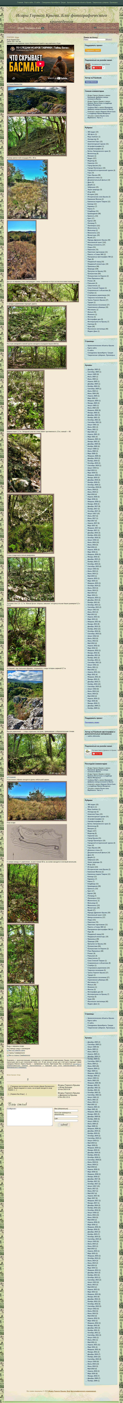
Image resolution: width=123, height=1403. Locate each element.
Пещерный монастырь (96, 264)
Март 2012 (91, 648)
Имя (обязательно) (61, 1109)
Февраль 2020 (93, 456)
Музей (90, 237)
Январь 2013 (92, 624)
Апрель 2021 (92, 434)
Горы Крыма (92, 175)
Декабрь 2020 (93, 444)
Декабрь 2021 (93, 415)
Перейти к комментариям (106, 28)
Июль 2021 (92, 427)
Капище (90, 204)
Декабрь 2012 (93, 626)
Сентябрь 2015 (93, 566)
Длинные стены (94, 177)
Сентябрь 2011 (93, 662)
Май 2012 (91, 643)
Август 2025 (92, 374)
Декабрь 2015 (93, 559)
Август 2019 (92, 468)
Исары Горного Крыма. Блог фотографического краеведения (61, 18)
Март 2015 (91, 581)
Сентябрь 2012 (93, 634)
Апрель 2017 (92, 523)
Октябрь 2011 (93, 660)
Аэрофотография (94, 149)
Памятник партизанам (96, 252)
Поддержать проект (93, 50)
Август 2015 (92, 569)
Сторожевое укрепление (97, 295)
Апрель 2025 (92, 381)
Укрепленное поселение (97, 305)
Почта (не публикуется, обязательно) (62, 1113)
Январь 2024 (92, 403)
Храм (90, 326)
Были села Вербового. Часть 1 (98, 117)
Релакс (90, 281)
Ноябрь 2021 (92, 417)
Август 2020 (92, 449)
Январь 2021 (92, 441)
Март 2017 (91, 525)
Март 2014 (91, 595)
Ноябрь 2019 (92, 461)
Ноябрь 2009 (92, 708)
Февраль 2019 (93, 475)
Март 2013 (91, 619)
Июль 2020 (92, 451)
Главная (20, 2)
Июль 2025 (92, 377)
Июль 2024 (92, 391)
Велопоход (92, 153)
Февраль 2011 (93, 677)
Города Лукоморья (95, 168)
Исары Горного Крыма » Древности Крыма (69, 1094)
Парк (89, 259)
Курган (90, 221)
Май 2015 (91, 576)
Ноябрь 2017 (92, 509)
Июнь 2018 (92, 492)
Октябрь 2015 (93, 564)
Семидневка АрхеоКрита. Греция (54, 2)
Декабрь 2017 (93, 506)
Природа (91, 269)
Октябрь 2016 (93, 537)
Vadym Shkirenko (91, 82)
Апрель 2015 (92, 578)
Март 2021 (91, 437)
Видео (90, 158)
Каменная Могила (94, 199)
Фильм (90, 312)
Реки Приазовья (94, 278)
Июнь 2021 (92, 429)
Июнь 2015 (92, 574)
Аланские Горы (93, 141)
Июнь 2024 (92, 393)
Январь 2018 (92, 504)
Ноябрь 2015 (92, 561)
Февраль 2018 (93, 501)
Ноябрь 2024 (92, 386)
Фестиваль (92, 310)
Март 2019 (91, 473)
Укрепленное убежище (96, 307)
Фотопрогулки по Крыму (97, 322)
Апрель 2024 (92, 396)
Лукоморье (92, 225)
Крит (89, 218)
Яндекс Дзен (92, 331)
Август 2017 (92, 513)
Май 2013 (91, 614)
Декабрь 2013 (93, 600)
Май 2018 (91, 494)
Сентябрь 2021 (93, 422)
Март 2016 (91, 552)
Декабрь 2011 (93, 655)
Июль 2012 (92, 638)
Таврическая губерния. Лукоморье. (105, 2)
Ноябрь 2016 (92, 535)
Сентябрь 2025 (93, 372)
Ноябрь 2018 (92, 482)
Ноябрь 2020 (92, 446)
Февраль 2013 (93, 622)
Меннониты (92, 233)
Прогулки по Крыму (95, 271)
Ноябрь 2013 (92, 602)
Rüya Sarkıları (93, 137)
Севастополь (93, 286)
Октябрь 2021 (93, 420)
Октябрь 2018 (93, 485)
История (91, 194)
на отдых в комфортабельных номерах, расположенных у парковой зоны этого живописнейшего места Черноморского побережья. (44, 1065)
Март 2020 (91, 453)
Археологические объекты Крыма (79, 2)
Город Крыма (93, 165)
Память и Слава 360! (95, 254)
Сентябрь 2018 (93, 487)
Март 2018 (91, 499)
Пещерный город (94, 262)
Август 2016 (92, 540)
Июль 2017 (92, 516)
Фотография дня (94, 319)
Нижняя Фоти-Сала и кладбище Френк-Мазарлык (100, 104)
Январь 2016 (92, 557)
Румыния (91, 283)
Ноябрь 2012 (92, 629)
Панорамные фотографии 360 (99, 257)
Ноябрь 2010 (92, 684)
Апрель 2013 (92, 617)
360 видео (91, 132)
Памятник (91, 250)
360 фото (91, 134)
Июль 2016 (92, 542)
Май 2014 (91, 593)
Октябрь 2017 (93, 511)
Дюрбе (90, 185)
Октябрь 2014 (93, 586)
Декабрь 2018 (93, 480)
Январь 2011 (92, 679)
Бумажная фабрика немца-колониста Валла (98, 98)
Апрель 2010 (92, 698)
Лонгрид (91, 223)
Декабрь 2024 (93, 384)
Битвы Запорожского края (98, 151)
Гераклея (91, 163)
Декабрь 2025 (93, 369)
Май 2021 (91, 432)
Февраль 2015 (93, 583)
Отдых (90, 247)
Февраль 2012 (93, 650)
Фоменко (91, 314)
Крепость (91, 216)
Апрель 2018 (92, 497)
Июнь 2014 (92, 590)
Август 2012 (92, 636)
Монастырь (92, 235)
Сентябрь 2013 (93, 607)
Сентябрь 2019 (93, 465)
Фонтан (90, 317)
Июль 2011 (92, 667)
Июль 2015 (92, 571)
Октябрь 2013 (93, 605)
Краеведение (93, 213)
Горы (90, 173)
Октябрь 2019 (93, 463)
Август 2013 (92, 610)
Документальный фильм (97, 180)
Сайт (56, 1118)
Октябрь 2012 (93, 631)
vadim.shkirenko (94, 736)
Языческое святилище (96, 329)
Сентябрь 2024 (93, 389)
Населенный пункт (95, 242)
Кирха (90, 209)
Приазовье (92, 266)
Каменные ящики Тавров (97, 201)
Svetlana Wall (93, 107)
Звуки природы (94, 189)
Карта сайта (28, 2)
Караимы (91, 206)
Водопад (91, 161)
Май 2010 (91, 696)
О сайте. (37, 2)
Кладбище (91, 211)
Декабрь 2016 (93, 533)
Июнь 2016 (92, 545)
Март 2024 (91, 398)
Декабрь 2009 (93, 706)
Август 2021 (92, 425)
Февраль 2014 (93, 598)
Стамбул (91, 293)
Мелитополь (92, 228)
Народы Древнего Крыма (97, 240)
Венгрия (91, 156)
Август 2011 (92, 665)
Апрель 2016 (92, 549)
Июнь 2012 (92, 641)
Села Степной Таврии (96, 288)
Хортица (91, 324)
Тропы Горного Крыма (96, 300)
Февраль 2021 (93, 439)
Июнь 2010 (92, 694)
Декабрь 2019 (93, 458)
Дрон (90, 182)
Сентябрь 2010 (93, 686)
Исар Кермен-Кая (29, 28)
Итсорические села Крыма (98, 197)
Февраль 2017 (93, 528)
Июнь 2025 (92, 379)
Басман (13, 1075)
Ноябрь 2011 (92, 658)
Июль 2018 (92, 489)
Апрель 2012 (92, 646)
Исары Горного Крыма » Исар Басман (69, 1086)
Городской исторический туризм (100, 170)
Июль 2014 (92, 588)
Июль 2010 (92, 691)
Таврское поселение (95, 298)
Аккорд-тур (92, 139)
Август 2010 (92, 689)
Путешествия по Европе (97, 276)
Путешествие (93, 274)
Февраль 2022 (93, 410)
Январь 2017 (92, 530)
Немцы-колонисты (95, 245)
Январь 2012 (92, 653)
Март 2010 (91, 701)
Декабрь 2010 (93, 682)
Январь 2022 (92, 413)
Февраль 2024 (93, 401)
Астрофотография (95, 146)
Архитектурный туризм (96, 144)
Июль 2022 (92, 408)
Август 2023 (92, 405)
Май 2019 (91, 470)
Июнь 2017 (92, 518)
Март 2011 (91, 674)
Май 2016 (91, 547)
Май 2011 (91, 670)
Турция (90, 302)
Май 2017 (91, 521)
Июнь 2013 (92, 612)
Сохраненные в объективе (98, 290)
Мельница (91, 230)
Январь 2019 (92, 477)
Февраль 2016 (93, 554)
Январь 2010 (92, 703)
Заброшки (91, 187)
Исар (17, 37)
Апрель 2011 (92, 672)
